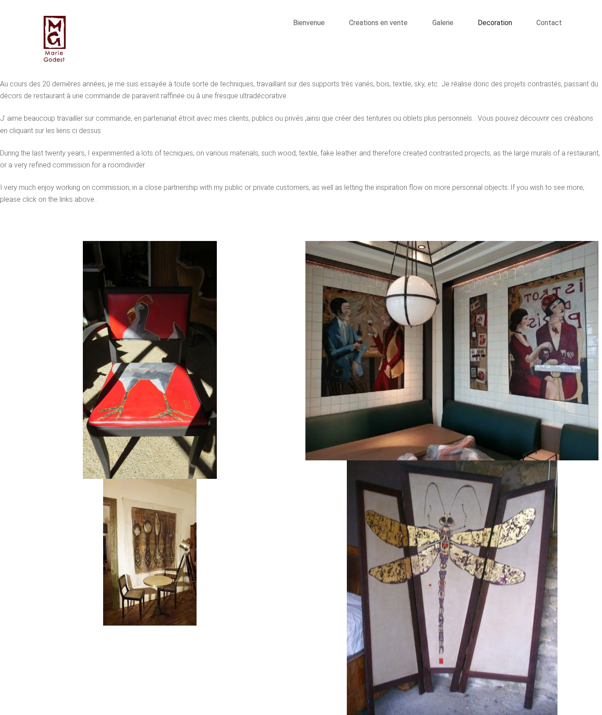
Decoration (495, 23)
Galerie (443, 23)
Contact (549, 23)
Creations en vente (378, 23)
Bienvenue (309, 23)
